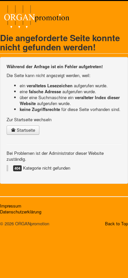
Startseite (25, 130)
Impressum (10, 206)
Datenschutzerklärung (20, 212)
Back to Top (116, 223)
